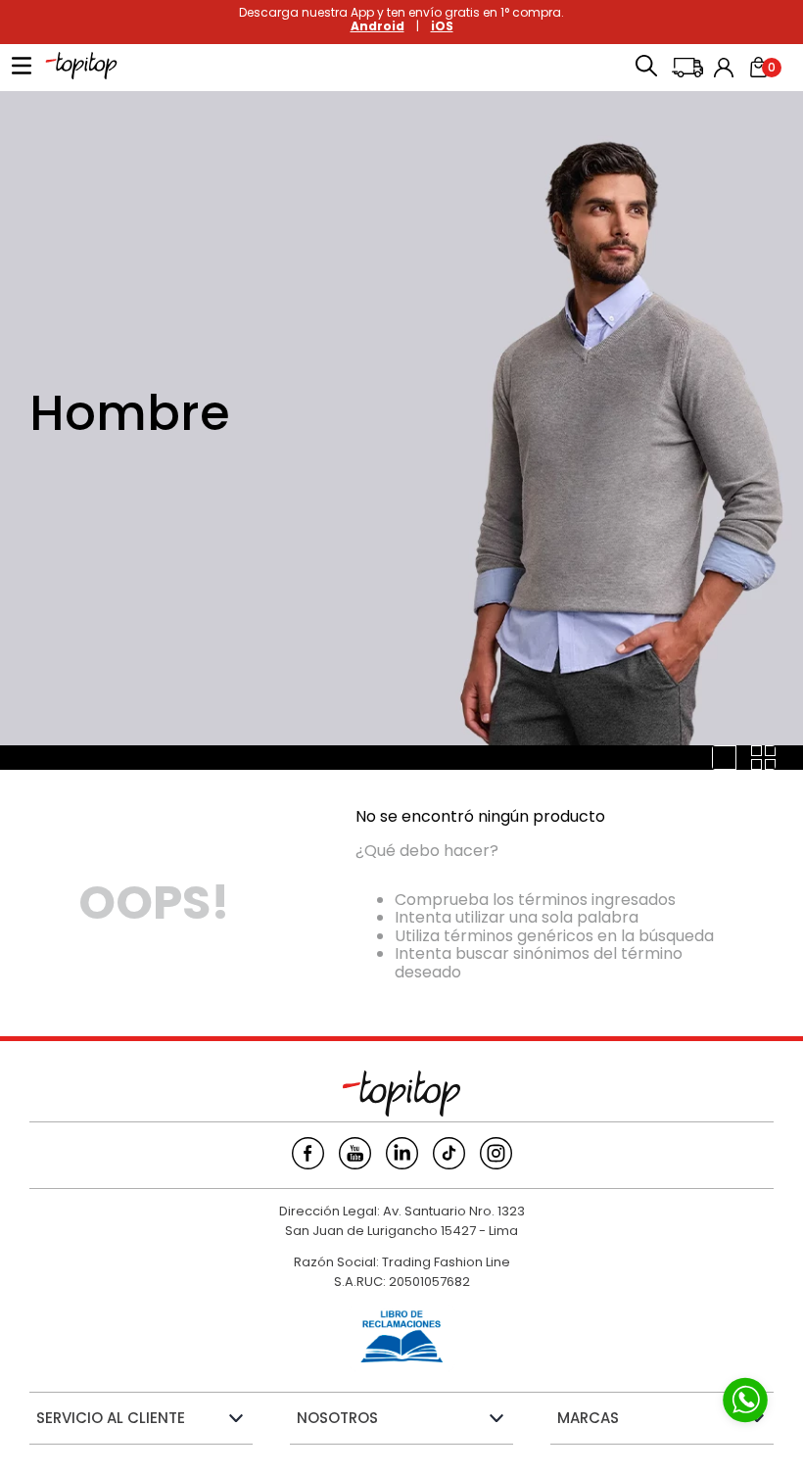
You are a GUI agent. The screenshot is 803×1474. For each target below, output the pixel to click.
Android (377, 26)
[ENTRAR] (725, 67)
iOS (442, 26)
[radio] (724, 757)
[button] (646, 67)
